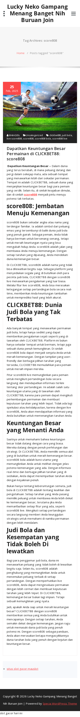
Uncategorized (34, 135)
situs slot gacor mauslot (22, 669)
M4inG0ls (14, 135)
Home (21, 53)
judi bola (67, 135)
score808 (28, 138)
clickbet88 (55, 135)
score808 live (60, 138)
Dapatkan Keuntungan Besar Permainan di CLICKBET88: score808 (36, 153)
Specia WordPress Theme (60, 703)
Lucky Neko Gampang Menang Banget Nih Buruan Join (37, 13)
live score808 (14, 138)
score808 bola (43, 138)
